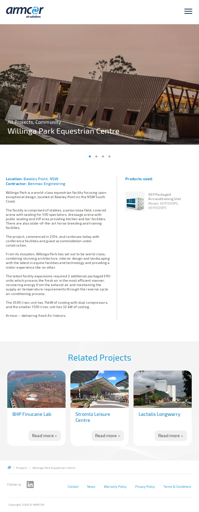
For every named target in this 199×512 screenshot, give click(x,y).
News (91, 487)
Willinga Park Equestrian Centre (54, 467)
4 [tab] (109, 156)
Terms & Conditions (177, 487)
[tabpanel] (99, 84)
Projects (21, 467)
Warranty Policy (115, 487)
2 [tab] (96, 156)
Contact (73, 487)
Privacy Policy (145, 487)
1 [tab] (90, 156)
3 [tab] (103, 156)
